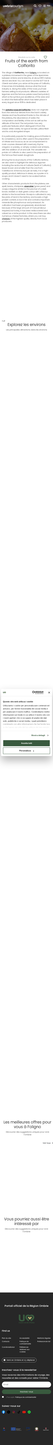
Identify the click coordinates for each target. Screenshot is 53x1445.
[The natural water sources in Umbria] (27, 1259)
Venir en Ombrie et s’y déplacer (20, 1360)
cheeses (6, 218)
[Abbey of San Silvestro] (43, 1259)
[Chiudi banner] (49, 692)
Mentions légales (44, 1338)
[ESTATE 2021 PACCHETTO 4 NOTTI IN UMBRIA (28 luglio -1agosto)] (13, 1179)
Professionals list (43, 1341)
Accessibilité (24, 1338)
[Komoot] (29, 1412)
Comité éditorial (8, 1347)
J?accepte (21, 1397)
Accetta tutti (26, 743)
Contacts (5, 1341)
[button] (49, 5)
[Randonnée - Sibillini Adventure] (35, 1179)
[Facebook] (3, 1412)
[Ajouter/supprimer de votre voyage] (20, 1151)
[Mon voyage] (40, 6)
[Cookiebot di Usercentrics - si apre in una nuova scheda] (32, 692)
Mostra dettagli (38, 735)
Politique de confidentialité (25, 1342)
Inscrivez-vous (26, 1391)
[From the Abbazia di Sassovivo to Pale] (10, 1259)
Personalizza (25, 751)
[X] (8, 1412)
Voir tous (47, 1143)
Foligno (33, 72)
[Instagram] (13, 1412)
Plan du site (6, 1338)
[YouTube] (24, 1412)
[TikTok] (18, 1412)
